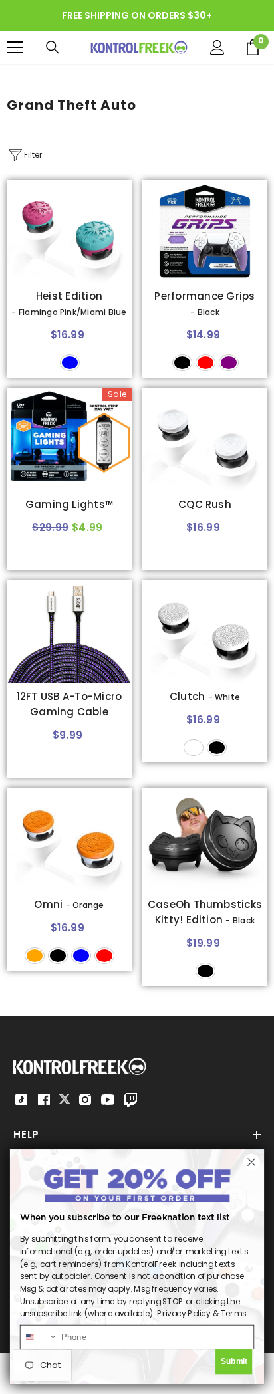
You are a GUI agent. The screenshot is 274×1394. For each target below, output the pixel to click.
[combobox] (39, 1337)
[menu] (15, 47)
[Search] (53, 47)
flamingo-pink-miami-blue (70, 362)
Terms (233, 1313)
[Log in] (217, 47)
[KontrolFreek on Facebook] (44, 1099)
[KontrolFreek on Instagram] (85, 1099)
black (182, 362)
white (194, 747)
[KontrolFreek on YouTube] (108, 1099)
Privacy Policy (183, 1313)
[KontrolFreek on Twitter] (64, 1098)
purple (229, 362)
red (205, 362)
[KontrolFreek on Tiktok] (21, 1099)
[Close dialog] (251, 1162)
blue (81, 955)
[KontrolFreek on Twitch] (130, 1099)
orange (35, 955)
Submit (234, 1361)
